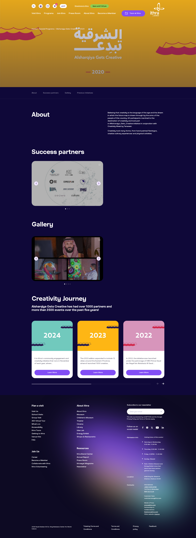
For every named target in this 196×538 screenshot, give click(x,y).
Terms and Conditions (115, 528)
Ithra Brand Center (85, 454)
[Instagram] (147, 427)
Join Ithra (61, 13)
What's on (36, 424)
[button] (36, 183)
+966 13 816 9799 (150, 487)
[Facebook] (142, 427)
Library (80, 427)
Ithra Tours (36, 430)
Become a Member (107, 13)
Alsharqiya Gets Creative (67, 29)
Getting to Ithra (38, 433)
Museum (80, 414)
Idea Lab (80, 430)
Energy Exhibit (83, 433)
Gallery (68, 93)
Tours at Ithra (135, 13)
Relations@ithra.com (151, 512)
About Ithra (89, 13)
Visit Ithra (36, 13)
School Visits (37, 414)
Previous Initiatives (85, 93)
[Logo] (157, 9)
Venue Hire (36, 436)
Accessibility (37, 427)
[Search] (34, 6)
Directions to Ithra (82, 6)
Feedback (152, 526)
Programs (49, 13)
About (34, 93)
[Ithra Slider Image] (67, 183)
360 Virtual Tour (38, 420)
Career (34, 457)
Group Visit (36, 417)
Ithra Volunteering (39, 466)
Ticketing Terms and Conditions (91, 528)
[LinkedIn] (163, 427)
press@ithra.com (150, 505)
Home (34, 29)
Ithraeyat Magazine (85, 463)
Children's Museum (85, 417)
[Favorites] (48, 6)
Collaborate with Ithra (41, 463)
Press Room (74, 13)
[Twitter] (152, 427)
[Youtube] (157, 427)
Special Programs (46, 29)
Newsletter (81, 466)
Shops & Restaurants (86, 436)
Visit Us (35, 411)
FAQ (33, 440)
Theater (80, 420)
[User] (41, 6)
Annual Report (83, 457)
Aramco (157, 514)
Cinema (80, 424)
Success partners (51, 93)
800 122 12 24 (149, 491)
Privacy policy (135, 528)
